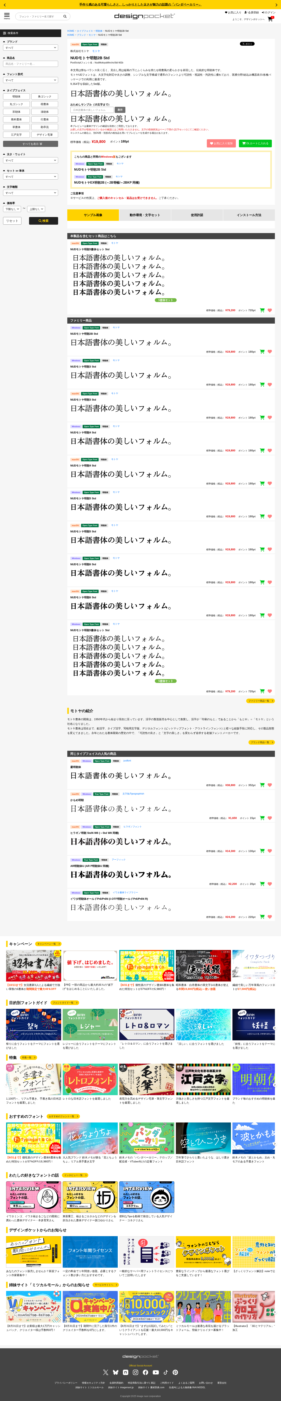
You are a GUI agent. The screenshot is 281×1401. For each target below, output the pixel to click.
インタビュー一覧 (73, 1175)
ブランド (12, 41)
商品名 (11, 57)
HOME (70, 31)
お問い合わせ (206, 1383)
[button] (4, 5)
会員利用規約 (116, 1383)
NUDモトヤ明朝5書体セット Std (90, 249)
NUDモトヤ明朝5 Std (83, 498)
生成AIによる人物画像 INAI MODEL (187, 1387)
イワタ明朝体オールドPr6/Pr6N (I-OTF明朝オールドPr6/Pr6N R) (109, 898)
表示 (120, 109)
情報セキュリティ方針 (93, 1383)
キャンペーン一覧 (46, 944)
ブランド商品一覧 (260, 742)
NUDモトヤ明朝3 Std (83, 366)
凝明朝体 (75, 767)
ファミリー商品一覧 (259, 701)
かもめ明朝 (77, 800)
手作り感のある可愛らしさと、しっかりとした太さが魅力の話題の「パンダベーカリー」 (140, 4)
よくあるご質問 (186, 1383)
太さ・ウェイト (16, 154)
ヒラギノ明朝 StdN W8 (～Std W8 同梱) (94, 832)
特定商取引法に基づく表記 (141, 1383)
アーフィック (119, 859)
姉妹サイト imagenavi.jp (121, 1387)
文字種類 (12, 186)
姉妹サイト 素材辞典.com (151, 1387)
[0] (270, 20)
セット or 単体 (15, 170)
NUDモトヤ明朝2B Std (90, 169)
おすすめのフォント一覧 (61, 1116)
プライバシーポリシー (65, 1383)
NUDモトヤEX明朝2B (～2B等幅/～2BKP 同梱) (107, 182)
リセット (12, 220)
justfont (127, 760)
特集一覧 (26, 1057)
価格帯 (11, 203)
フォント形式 (15, 74)
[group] (33, 970)
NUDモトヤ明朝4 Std (83, 432)
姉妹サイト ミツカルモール (90, 1387)
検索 (45, 220)
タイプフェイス (85, 31)
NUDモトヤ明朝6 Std (83, 564)
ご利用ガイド (167, 1383)
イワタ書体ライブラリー (125, 892)
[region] (171, 118)
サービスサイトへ (104, 1285)
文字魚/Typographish (133, 793)
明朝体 (99, 31)
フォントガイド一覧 (63, 1002)
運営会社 (222, 1383)
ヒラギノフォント (132, 826)
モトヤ (92, 35)
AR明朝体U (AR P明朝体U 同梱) (89, 865)
